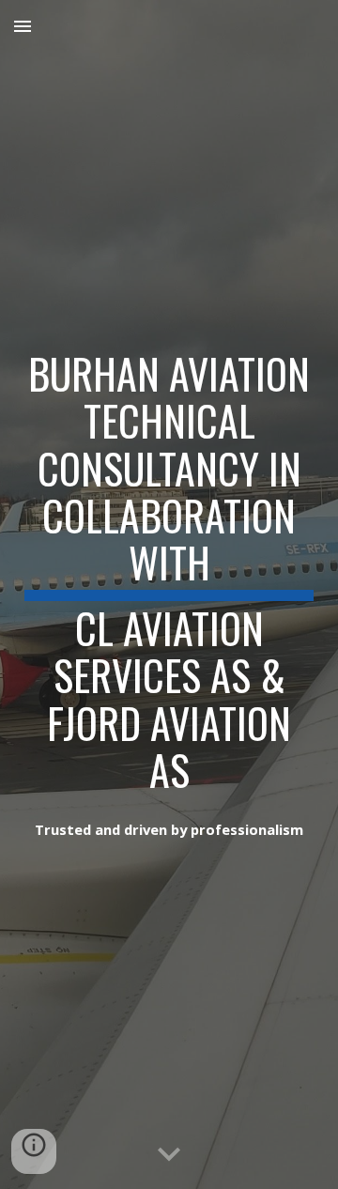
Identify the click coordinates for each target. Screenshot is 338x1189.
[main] (169, 568)
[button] (22, 26)
